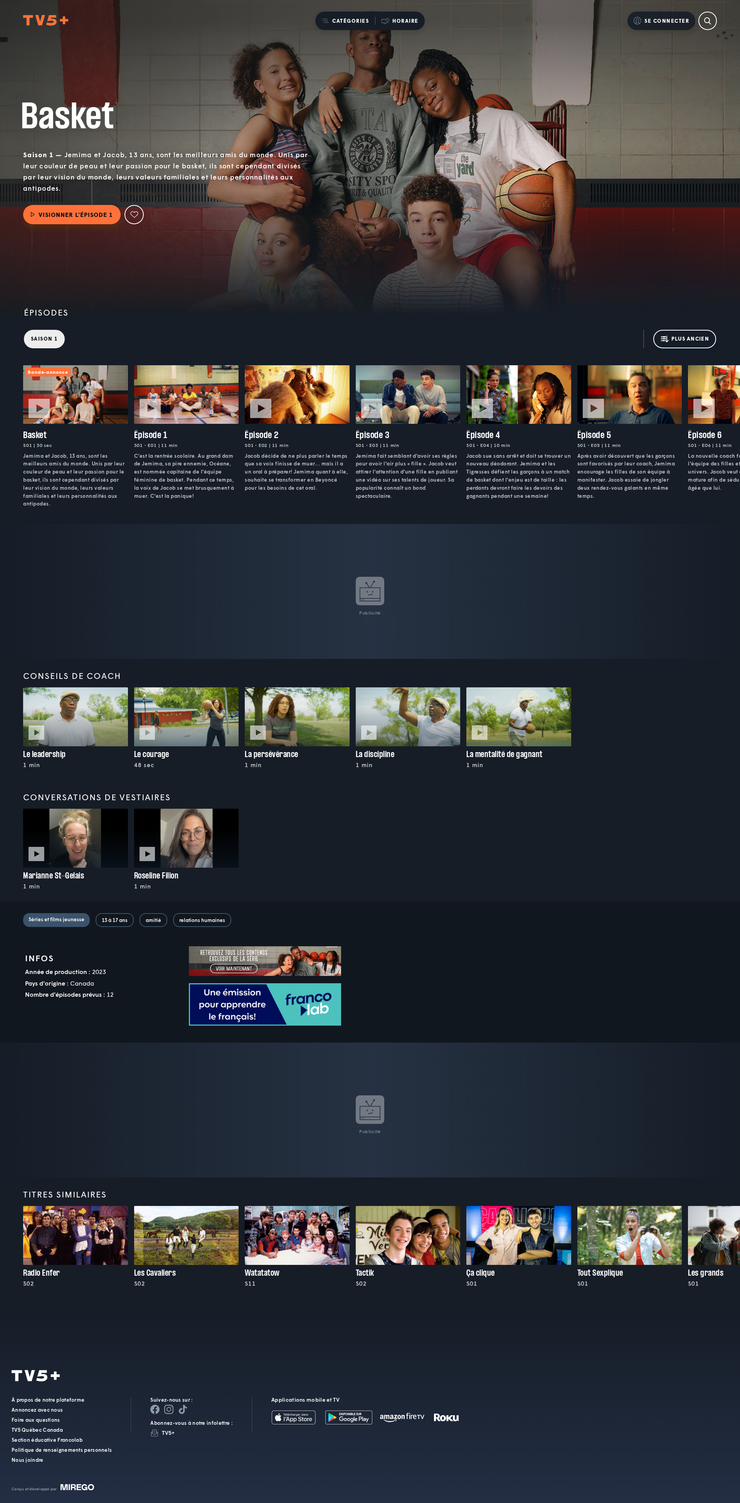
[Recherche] (707, 21)
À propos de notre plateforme (48, 1400)
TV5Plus (45, 20)
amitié (153, 920)
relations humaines (202, 920)
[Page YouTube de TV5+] (182, 1409)
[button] (345, 21)
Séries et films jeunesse (56, 919)
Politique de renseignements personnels (62, 1450)
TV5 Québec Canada (37, 1430)
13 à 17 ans (115, 920)
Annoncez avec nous (37, 1410)
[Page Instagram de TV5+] (168, 1409)
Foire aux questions (36, 1420)
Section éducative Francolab (47, 1440)
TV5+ (168, 1432)
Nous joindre (28, 1460)
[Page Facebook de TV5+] (155, 1409)
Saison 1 (44, 339)
